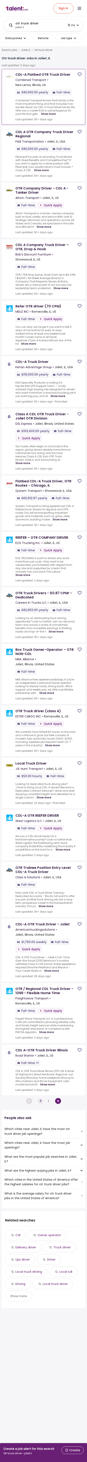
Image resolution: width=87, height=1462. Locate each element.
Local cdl (65, 1272)
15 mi (71, 25)
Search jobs (9, 50)
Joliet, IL (25, 50)
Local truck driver (55, 1284)
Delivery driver (25, 1247)
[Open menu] (79, 8)
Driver (51, 1259)
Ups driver (22, 1259)
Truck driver (62, 1247)
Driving (20, 1284)
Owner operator (49, 1235)
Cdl (17, 1235)
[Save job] (79, 74)
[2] (58, 1101)
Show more (48, 114)
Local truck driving (28, 1272)
